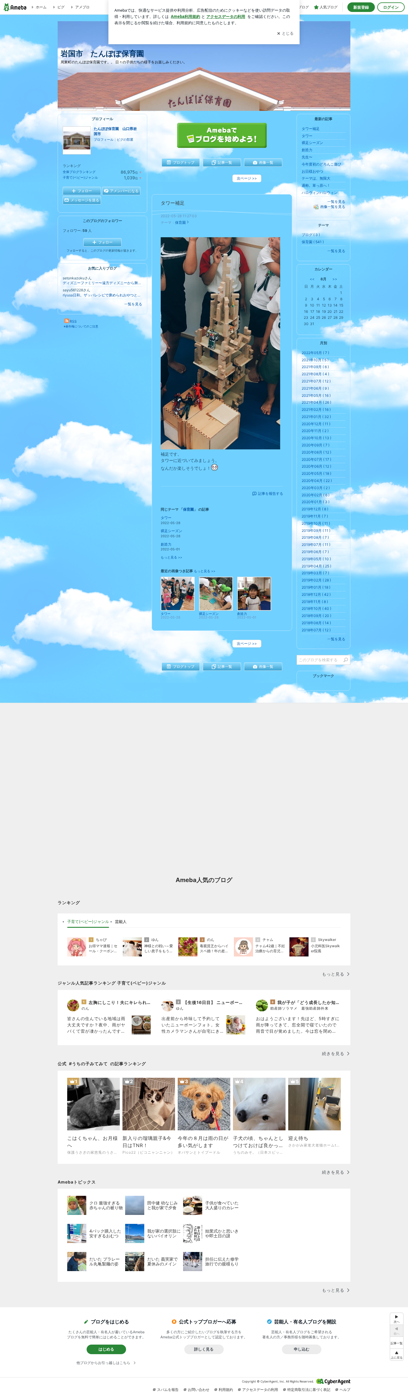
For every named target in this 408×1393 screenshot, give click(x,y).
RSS (73, 321)
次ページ (247, 178)
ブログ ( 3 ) (311, 234)
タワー (166, 517)
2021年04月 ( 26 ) (316, 402)
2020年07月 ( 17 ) (316, 459)
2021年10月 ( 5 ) (315, 360)
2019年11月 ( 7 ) (315, 516)
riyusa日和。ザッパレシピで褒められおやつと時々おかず (102, 295)
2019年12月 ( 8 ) (315, 509)
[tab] (88, 921)
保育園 (180, 222)
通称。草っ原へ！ (316, 185)
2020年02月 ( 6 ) (315, 495)
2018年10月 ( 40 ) (316, 608)
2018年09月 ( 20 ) (316, 615)
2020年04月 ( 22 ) (317, 480)
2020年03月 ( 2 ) (316, 488)
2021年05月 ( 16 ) (316, 395)
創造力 (166, 544)
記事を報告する (270, 493)
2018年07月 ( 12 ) (316, 630)
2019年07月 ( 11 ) (316, 544)
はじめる (106, 1349)
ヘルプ (345, 1389)
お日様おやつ (312, 171)
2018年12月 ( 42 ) (316, 594)
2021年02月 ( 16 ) (316, 409)
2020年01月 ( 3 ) (315, 502)
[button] (397, 1354)
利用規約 (226, 1389)
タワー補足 (173, 203)
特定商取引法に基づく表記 (308, 1389)
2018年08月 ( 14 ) (316, 623)
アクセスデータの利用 (260, 1389)
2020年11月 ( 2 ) (315, 430)
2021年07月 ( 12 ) (316, 381)
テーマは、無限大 (316, 178)
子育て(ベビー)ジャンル (80, 177)
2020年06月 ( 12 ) (316, 466)
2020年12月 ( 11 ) (316, 424)
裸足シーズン (171, 531)
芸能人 (121, 921)
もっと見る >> (171, 557)
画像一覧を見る (332, 206)
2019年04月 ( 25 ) (316, 566)
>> (334, 279)
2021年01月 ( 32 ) (316, 416)
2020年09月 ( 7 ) (315, 445)
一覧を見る (133, 304)
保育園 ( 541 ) (313, 242)
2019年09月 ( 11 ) (316, 530)
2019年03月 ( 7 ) (315, 573)
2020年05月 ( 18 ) (316, 473)
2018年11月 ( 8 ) (315, 601)
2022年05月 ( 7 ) (315, 352)
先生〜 (307, 157)
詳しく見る (204, 1349)
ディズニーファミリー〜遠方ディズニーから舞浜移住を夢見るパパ (102, 283)
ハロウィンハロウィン (320, 192)
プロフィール (103, 139)
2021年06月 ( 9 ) (315, 388)
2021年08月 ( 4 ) (315, 374)
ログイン (391, 7)
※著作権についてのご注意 (81, 326)
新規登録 (361, 7)
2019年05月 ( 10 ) (316, 559)
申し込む (301, 1349)
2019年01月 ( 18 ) (316, 587)
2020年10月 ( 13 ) (316, 438)
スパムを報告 (168, 1389)
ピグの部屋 (125, 139)
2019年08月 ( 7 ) (315, 537)
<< (312, 279)
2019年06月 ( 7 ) (315, 551)
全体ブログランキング (79, 172)
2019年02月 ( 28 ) (316, 580)
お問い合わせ (198, 1389)
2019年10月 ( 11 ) (316, 523)
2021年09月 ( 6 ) (315, 367)
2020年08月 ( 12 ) (316, 452)
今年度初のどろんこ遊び (321, 164)
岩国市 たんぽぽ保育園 (106, 53)
